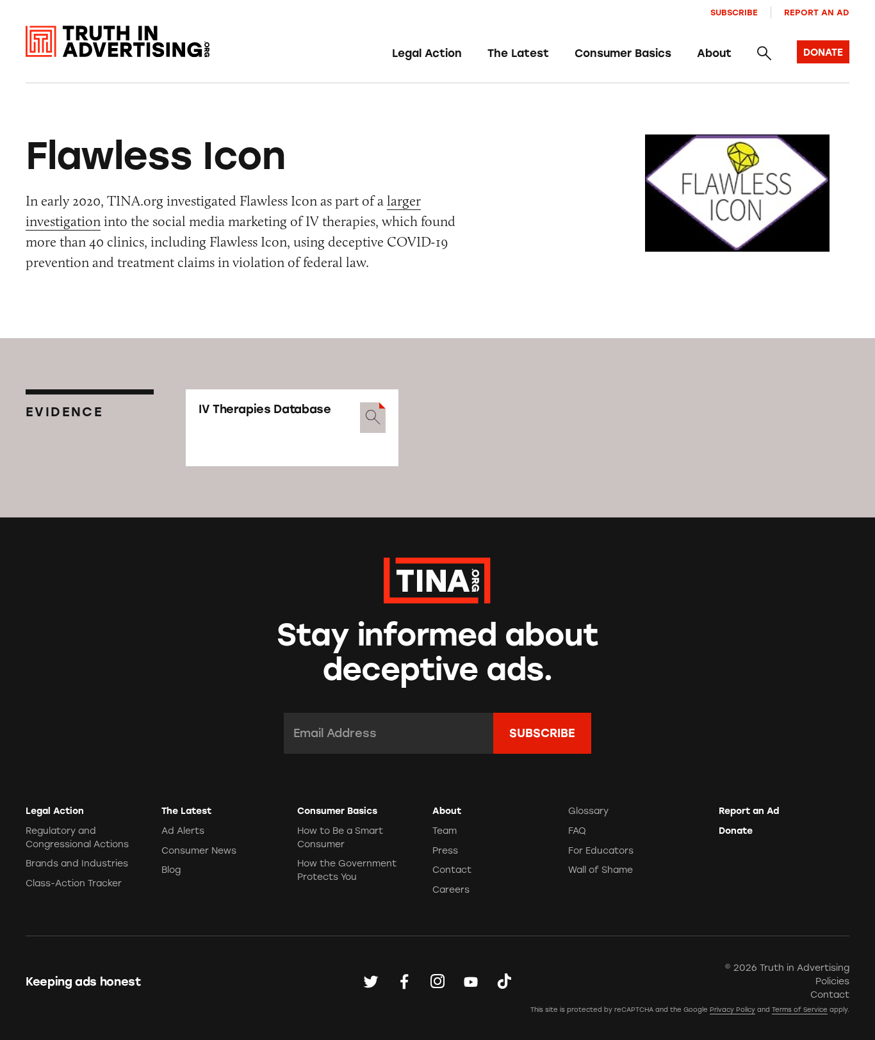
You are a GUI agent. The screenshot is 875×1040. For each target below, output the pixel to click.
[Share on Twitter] (371, 981)
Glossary (588, 811)
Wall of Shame (600, 870)
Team (444, 830)
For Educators (601, 850)
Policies (832, 981)
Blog (171, 870)
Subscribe (734, 12)
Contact (451, 870)
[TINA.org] (437, 578)
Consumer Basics (623, 53)
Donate (736, 830)
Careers (451, 889)
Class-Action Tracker (74, 883)
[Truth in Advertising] (117, 42)
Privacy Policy (732, 1009)
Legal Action (427, 53)
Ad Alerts (182, 830)
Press (445, 850)
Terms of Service (800, 1009)
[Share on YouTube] (471, 981)
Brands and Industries (77, 863)
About (714, 53)
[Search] (764, 53)
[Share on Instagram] (437, 981)
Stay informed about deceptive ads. (438, 652)
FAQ (577, 830)
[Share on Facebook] (404, 981)
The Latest (518, 53)
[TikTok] (504, 981)
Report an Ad (816, 12)
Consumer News (198, 850)
